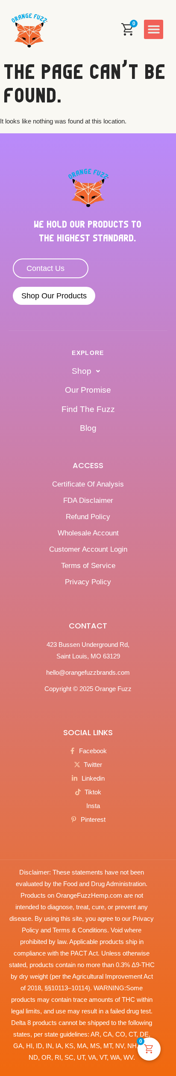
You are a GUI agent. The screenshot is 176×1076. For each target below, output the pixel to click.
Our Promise (88, 389)
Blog (88, 428)
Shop (81, 371)
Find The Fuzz (88, 409)
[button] (153, 29)
